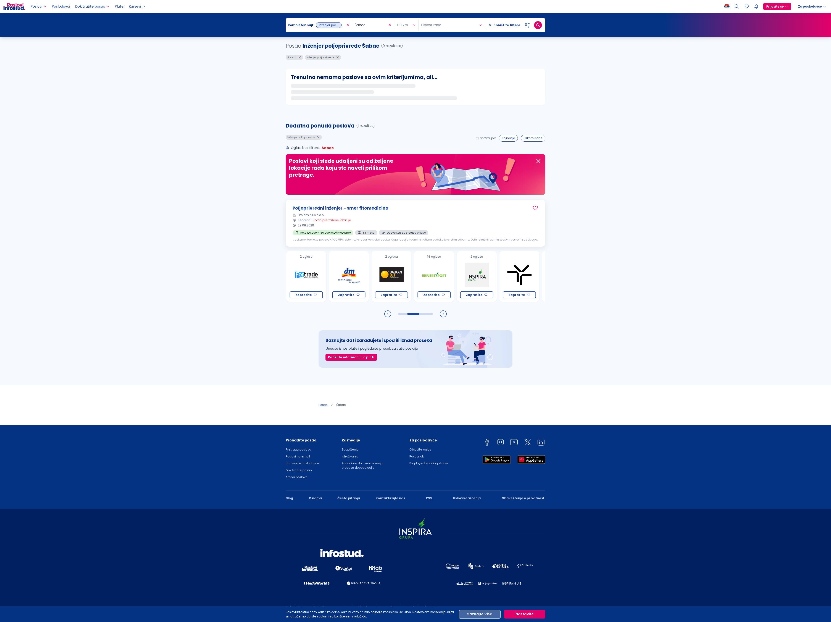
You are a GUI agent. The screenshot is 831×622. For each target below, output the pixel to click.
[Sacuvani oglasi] (747, 6)
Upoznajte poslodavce (302, 463)
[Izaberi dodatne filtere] (527, 25)
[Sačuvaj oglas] (535, 208)
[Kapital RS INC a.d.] (531, 276)
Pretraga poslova (298, 449)
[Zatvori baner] (538, 161)
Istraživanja (350, 456)
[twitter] (527, 443)
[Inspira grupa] (445, 276)
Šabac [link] (341, 405)
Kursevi (135, 6)
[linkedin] (541, 443)
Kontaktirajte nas (390, 498)
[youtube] (514, 443)
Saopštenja (350, 449)
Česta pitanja (348, 498)
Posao (323, 405)
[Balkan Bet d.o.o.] (360, 276)
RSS (429, 498)
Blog (289, 498)
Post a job (416, 456)
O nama (315, 498)
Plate (119, 6)
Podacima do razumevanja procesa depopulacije (362, 465)
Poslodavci (61, 6)
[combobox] (316, 25)
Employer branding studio (428, 463)
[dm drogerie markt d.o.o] (318, 276)
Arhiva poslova (297, 477)
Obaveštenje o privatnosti (523, 498)
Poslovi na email (298, 456)
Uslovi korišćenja (467, 498)
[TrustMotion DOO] (488, 276)
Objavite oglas (420, 449)
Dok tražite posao (299, 470)
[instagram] (500, 443)
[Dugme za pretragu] (538, 25)
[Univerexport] (403, 276)
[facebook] (487, 443)
